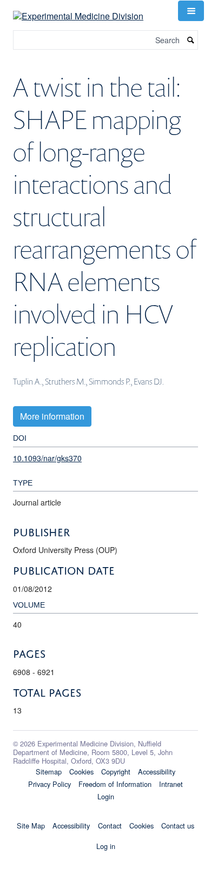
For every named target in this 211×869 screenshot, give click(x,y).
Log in (105, 846)
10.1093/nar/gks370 (47, 458)
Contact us (177, 825)
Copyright (115, 771)
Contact (110, 825)
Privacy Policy (49, 784)
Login (105, 796)
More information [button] (52, 416)
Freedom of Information (114, 784)
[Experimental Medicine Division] (78, 9)
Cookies (81, 771)
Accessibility (156, 771)
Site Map (31, 825)
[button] (191, 11)
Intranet (171, 784)
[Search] (190, 40)
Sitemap (49, 771)
